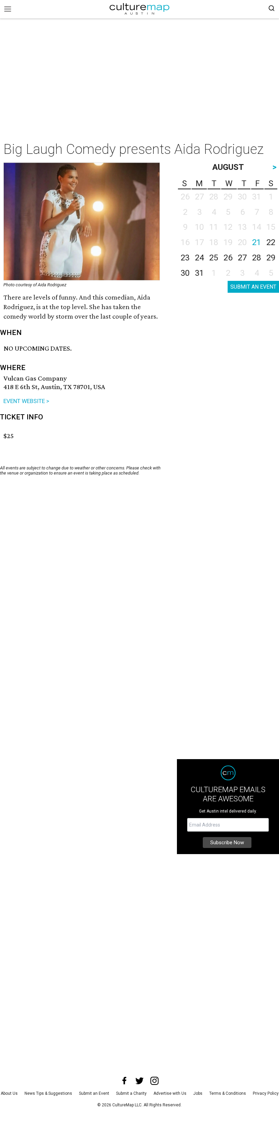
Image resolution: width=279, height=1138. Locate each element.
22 (270, 242)
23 (185, 257)
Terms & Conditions (227, 1093)
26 (228, 257)
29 (270, 257)
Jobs (197, 1093)
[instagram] (154, 1081)
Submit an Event (94, 1093)
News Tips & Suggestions (48, 1093)
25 (213, 257)
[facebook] (124, 1081)
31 (199, 273)
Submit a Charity (131, 1093)
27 (242, 257)
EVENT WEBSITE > (26, 401)
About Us (9, 1093)
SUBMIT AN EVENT (253, 287)
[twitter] (139, 1081)
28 (256, 257)
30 (185, 273)
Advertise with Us (169, 1093)
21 (256, 242)
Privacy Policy (266, 1093)
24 (199, 257)
